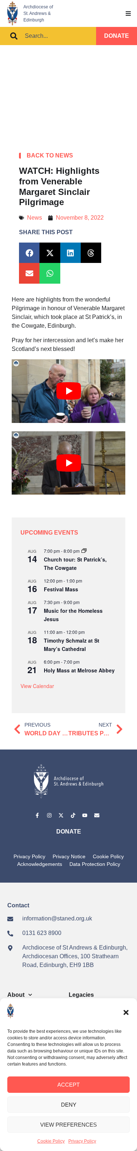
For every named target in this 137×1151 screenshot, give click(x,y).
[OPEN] (128, 13)
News (34, 218)
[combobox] (48, 36)
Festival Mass (61, 589)
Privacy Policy (82, 1141)
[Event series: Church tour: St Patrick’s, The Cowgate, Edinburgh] (84, 551)
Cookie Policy (51, 1141)
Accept (68, 1085)
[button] (126, 1012)
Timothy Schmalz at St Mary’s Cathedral (71, 644)
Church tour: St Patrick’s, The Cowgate (75, 563)
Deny (68, 1105)
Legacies (81, 995)
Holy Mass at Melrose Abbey (79, 670)
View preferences (68, 1125)
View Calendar (37, 686)
